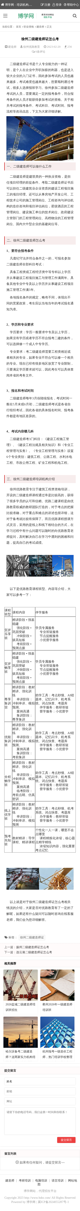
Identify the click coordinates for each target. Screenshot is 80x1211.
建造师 (40, 26)
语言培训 (58, 1180)
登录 (59, 4)
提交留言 (66, 1139)
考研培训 (25, 1180)
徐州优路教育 (31, 46)
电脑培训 (41, 1180)
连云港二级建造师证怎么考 (34, 952)
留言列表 (10, 1153)
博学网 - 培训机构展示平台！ (24, 4)
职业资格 (29, 26)
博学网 (30, 1202)
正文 (49, 26)
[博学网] (40, 15)
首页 (18, 26)
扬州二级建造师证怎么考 (32, 947)
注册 (47, 4)
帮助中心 (73, 4)
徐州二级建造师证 (32, 937)
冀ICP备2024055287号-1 (53, 1202)
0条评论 (40, 51)
